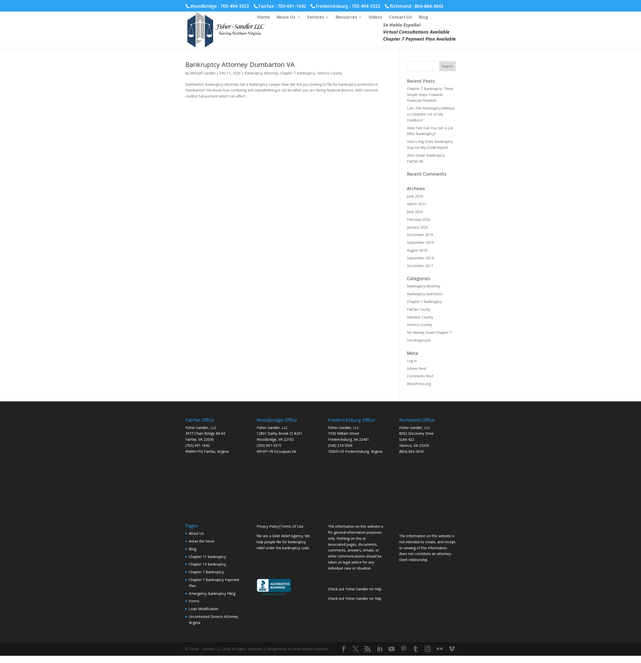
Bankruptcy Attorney (261, 73)
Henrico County (329, 73)
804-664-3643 (429, 6)
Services (315, 17)
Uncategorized (418, 340)
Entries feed (416, 368)
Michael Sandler (203, 73)
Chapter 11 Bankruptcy (207, 556)
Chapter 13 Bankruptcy (207, 564)
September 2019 (420, 242)
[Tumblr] (416, 649)
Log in (412, 360)
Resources (346, 17)
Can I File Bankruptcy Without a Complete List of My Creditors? (431, 114)
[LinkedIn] (380, 649)
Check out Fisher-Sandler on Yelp (354, 589)
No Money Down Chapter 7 (429, 332)
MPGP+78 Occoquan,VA (276, 451)
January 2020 (417, 227)
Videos (375, 17)
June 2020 (415, 211)
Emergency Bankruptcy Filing (212, 593)
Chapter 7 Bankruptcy (297, 73)
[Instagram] (428, 649)
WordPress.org (419, 383)
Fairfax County (418, 309)
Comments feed (420, 376)
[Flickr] (440, 649)
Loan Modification (203, 608)
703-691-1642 (291, 6)
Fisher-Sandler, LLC (201, 427)
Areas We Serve (201, 541)
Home (263, 17)
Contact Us (400, 17)
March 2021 (416, 203)
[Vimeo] (452, 649)
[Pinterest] (404, 649)
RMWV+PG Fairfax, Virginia (207, 451)
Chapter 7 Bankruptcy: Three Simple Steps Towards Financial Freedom (430, 94)
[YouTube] (392, 649)
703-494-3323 (366, 6)
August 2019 (417, 250)
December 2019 (420, 234)
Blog (423, 17)
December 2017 (420, 265)
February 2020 (418, 219)
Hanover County (420, 317)
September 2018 (420, 258)
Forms (194, 601)
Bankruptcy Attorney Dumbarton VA (239, 64)
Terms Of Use (292, 526)
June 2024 (415, 196)
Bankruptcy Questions (425, 293)
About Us (285, 17)
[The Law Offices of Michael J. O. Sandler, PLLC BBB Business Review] (274, 595)
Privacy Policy (268, 526)
